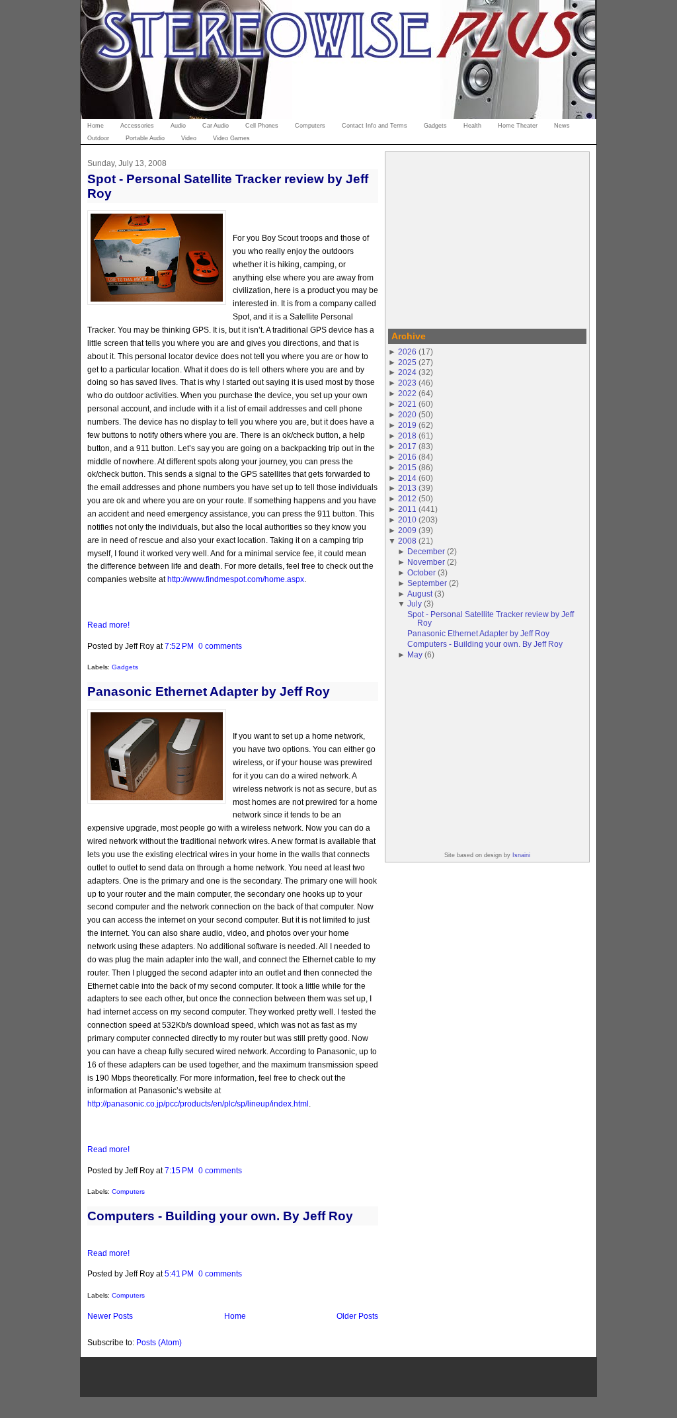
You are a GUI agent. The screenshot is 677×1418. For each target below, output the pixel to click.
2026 (407, 351)
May (414, 654)
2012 (407, 498)
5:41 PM (179, 1273)
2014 (407, 478)
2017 (407, 446)
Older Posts (357, 1316)
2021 (407, 403)
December (426, 551)
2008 (407, 540)
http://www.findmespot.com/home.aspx (235, 579)
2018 (407, 435)
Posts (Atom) (159, 1342)
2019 (407, 425)
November (426, 562)
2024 (407, 372)
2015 (407, 467)
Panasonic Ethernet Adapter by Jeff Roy (208, 691)
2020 (407, 414)
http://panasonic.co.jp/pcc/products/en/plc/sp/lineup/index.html (198, 1103)
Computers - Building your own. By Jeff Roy (220, 1216)
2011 (407, 509)
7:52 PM (179, 646)
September (427, 583)
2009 (407, 530)
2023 (407, 382)
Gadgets (125, 667)
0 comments (220, 646)
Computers (128, 1191)
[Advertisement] (487, 238)
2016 (407, 456)
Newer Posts (110, 1316)
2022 (407, 393)
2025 (407, 362)
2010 (407, 519)
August (419, 593)
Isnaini (521, 855)
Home (235, 1316)
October (421, 572)
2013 (407, 487)
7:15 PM (179, 1170)
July (414, 603)
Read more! (108, 624)
